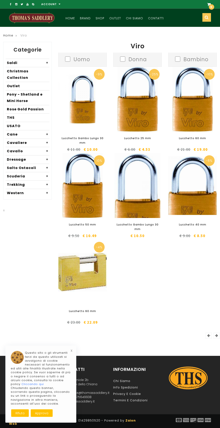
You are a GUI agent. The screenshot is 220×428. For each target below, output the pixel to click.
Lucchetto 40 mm (192, 224)
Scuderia (28, 176)
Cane (28, 134)
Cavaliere (28, 142)
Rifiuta (19, 413)
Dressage (28, 159)
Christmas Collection (17, 74)
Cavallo (28, 151)
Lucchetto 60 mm (192, 138)
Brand (85, 18)
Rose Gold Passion (25, 109)
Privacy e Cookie (127, 394)
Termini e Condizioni (130, 400)
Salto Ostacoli (28, 167)
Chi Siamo (134, 18)
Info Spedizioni (125, 387)
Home (70, 18)
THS (11, 117)
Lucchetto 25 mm (137, 138)
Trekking (28, 184)
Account (49, 4)
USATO (13, 125)
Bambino (195, 59)
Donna (137, 59)
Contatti (156, 18)
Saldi (28, 62)
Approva (41, 413)
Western (28, 192)
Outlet (115, 18)
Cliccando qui (32, 384)
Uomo (81, 59)
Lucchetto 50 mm (82, 224)
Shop (100, 18)
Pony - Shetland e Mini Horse (25, 97)
